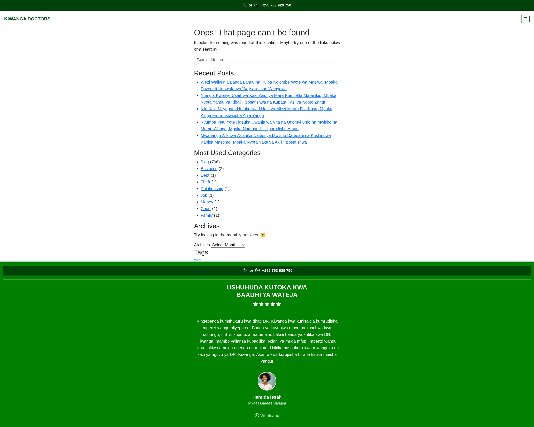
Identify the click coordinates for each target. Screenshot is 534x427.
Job (204, 195)
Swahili (197, 259)
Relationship (212, 188)
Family (207, 215)
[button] (195, 64)
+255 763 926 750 (276, 5)
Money (207, 202)
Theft (205, 182)
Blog (205, 162)
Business (209, 168)
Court (206, 208)
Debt (205, 175)
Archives (202, 245)
